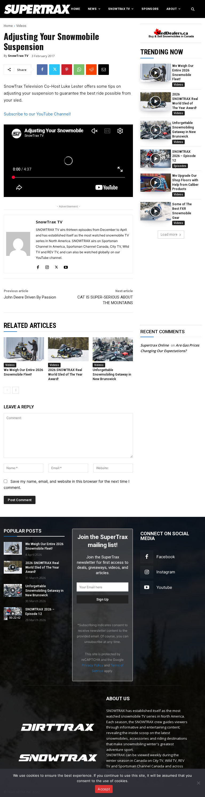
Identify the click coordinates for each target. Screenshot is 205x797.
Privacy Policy (92, 665)
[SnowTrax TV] (18, 244)
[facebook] (38, 266)
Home (8, 25)
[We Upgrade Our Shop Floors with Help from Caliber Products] (155, 183)
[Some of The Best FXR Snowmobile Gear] (155, 211)
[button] (192, 9)
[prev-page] (7, 390)
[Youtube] (146, 587)
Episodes (180, 166)
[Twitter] (54, 69)
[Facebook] (42, 69)
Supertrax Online (154, 345)
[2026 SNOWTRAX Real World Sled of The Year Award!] (155, 101)
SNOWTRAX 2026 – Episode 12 (184, 156)
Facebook (165, 556)
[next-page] (15, 390)
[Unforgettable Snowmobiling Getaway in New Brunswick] (155, 130)
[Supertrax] (21, 9)
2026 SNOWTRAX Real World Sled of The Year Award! (65, 374)
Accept (104, 789)
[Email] (103, 69)
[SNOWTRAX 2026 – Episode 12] (155, 159)
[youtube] (66, 266)
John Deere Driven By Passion (30, 297)
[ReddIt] (91, 69)
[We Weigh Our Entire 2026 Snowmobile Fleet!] (155, 73)
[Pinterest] (66, 69)
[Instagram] (146, 572)
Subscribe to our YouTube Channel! (37, 113)
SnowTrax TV (18, 56)
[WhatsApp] (79, 69)
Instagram (165, 571)
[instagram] (47, 266)
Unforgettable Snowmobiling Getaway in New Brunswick (112, 374)
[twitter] (56, 266)
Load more (169, 234)
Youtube (164, 587)
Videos (21, 25)
